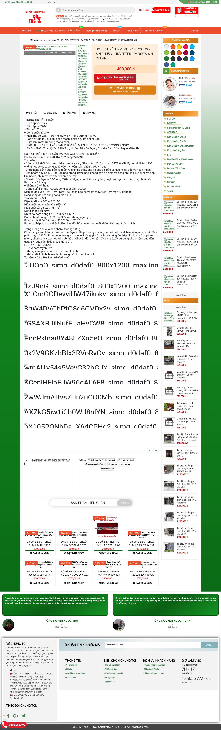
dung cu (171, 177)
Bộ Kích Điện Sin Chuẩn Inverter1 (101, 460)
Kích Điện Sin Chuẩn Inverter (118, 464)
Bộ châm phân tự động (80, 19)
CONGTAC (172, 132)
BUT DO (171, 119)
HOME (35, 40)
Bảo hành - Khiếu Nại (154, 31)
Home (28, 31)
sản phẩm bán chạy (71, 21)
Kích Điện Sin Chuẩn (126, 460)
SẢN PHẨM (73, 31)
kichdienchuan (47, 40)
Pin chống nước (62, 19)
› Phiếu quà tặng (110, 669)
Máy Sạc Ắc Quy (175, 164)
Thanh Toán (131, 31)
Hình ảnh (70, 113)
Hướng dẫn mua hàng (96, 31)
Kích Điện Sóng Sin (176, 150)
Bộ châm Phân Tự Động (178, 128)
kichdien (171, 182)
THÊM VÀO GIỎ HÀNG (125, 90)
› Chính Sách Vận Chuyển (153, 673)
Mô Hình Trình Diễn (176, 168)
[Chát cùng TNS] (182, 85)
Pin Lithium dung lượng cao (108, 21)
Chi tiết (32, 113)
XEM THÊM (124, 503)
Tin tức (116, 31)
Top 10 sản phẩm (88, 21)
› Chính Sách (70, 678)
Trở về (38, 31)
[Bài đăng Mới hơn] (150, 450)
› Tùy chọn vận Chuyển (113, 673)
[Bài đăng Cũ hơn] (156, 450)
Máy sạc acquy (97, 19)
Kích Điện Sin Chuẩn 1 (94, 464)
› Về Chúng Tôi (71, 665)
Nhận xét (90, 113)
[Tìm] (58, 10)
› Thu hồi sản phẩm (112, 665)
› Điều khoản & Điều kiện (75, 673)
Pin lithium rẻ (126, 16)
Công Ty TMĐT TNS (101, 727)
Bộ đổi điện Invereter (90, 16)
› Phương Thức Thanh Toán (154, 665)
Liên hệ (194, 31)
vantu (170, 191)
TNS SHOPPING (142, 727)
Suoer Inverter (174, 173)
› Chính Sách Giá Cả (151, 669)
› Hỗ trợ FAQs (109, 678)
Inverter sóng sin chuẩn (109, 16)
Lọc (169, 155)
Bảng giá (51, 113)
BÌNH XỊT (171, 123)
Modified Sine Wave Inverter (180, 159)
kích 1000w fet (111, 19)
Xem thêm (180, 295)
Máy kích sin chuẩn (72, 16)
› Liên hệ (68, 669)
